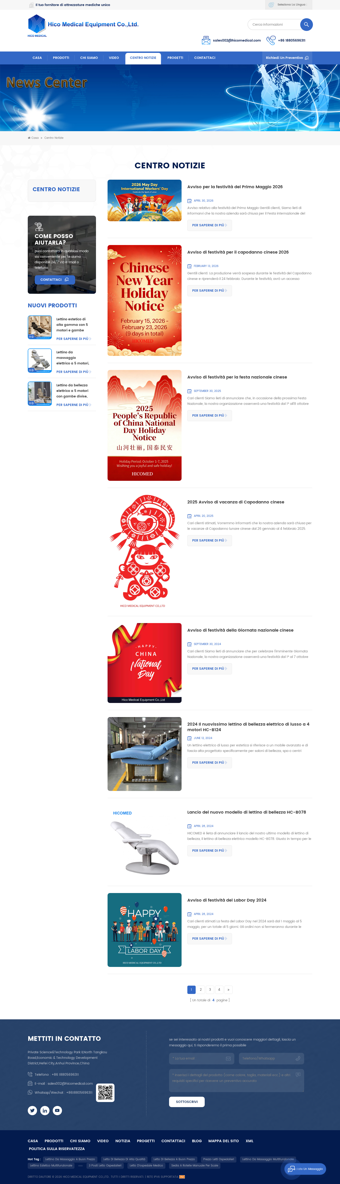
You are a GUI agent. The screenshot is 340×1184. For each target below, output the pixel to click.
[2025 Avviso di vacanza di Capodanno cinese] (145, 552)
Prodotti (61, 58)
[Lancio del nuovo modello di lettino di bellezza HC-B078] (145, 842)
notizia (122, 1141)
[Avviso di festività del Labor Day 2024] (145, 930)
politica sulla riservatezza (57, 1149)
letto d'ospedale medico (146, 1165)
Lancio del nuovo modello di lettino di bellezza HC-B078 (246, 813)
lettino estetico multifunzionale (51, 1165)
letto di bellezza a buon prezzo (174, 1159)
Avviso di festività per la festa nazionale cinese (237, 378)
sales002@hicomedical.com (237, 40)
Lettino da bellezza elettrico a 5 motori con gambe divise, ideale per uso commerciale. (72, 391)
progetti (175, 58)
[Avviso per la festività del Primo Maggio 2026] (145, 200)
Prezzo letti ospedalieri (218, 1159)
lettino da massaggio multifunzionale (268, 1159)
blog (197, 1141)
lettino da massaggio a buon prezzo (70, 1159)
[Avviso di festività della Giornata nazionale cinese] (145, 663)
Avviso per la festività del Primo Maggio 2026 (235, 187)
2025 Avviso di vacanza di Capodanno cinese (235, 503)
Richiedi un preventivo (284, 58)
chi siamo (89, 58)
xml (249, 1141)
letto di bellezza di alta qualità (124, 1159)
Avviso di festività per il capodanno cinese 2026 (238, 253)
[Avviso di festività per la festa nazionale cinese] (145, 425)
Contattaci (204, 58)
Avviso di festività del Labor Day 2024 (226, 901)
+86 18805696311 (291, 40)
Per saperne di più (208, 225)
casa (33, 1141)
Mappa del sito (223, 1141)
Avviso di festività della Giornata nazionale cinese (240, 631)
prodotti (54, 1141)
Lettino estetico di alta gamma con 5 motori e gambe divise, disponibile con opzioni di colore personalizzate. (72, 325)
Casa (37, 58)
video (114, 58)
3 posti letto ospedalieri (105, 1165)
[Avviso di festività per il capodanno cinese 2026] (145, 300)
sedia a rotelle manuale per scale (194, 1165)
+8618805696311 (79, 1092)
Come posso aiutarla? (54, 239)
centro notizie (143, 58)
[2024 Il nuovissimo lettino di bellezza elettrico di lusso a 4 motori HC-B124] (145, 754)
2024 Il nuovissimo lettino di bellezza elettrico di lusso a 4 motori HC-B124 (248, 727)
